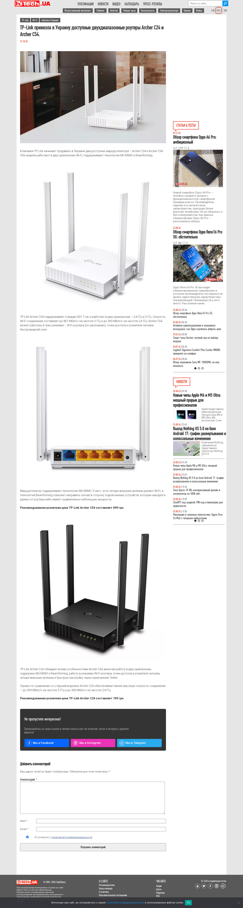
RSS (158, 896)
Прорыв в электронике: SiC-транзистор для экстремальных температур (195, 467)
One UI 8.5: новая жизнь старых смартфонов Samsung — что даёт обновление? (196, 327)
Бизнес (187, 10)
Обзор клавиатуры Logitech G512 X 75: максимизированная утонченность (192, 339)
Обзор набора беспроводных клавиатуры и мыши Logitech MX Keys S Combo (195, 315)
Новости (103, 4)
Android (114, 10)
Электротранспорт (169, 10)
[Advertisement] (199, 46)
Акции (159, 886)
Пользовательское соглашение (113, 895)
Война (199, 10)
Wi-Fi (35, 20)
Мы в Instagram (90, 743)
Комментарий (27, 780)
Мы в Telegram (136, 743)
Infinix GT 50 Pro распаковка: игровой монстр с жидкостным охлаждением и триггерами (197, 351)
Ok (188, 902)
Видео (116, 4)
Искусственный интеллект (78, 10)
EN (225, 10)
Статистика (104, 891)
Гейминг (100, 10)
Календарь (132, 4)
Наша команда (105, 888)
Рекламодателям (107, 885)
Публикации (86, 4)
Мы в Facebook (43, 743)
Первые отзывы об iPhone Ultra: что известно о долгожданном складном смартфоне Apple (197, 504)
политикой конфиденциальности (72, 837)
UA (212, 10)
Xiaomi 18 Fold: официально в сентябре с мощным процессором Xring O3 (194, 516)
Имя (23, 821)
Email (24, 829)
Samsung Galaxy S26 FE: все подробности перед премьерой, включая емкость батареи (198, 479)
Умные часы (129, 10)
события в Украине (50, 20)
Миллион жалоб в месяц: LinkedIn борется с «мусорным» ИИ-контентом (196, 492)
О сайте (103, 881)
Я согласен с (63, 837)
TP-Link (25, 20)
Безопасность (148, 10)
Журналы (160, 892)
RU (218, 10)
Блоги (158, 889)
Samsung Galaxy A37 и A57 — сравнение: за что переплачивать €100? (198, 364)
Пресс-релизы (152, 4)
